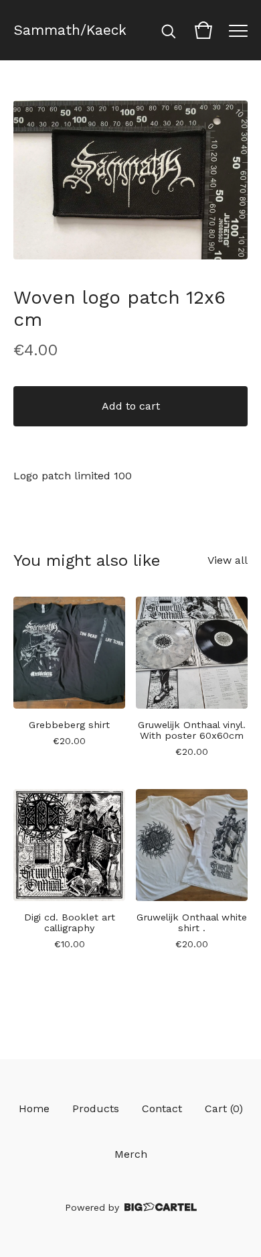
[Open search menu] (168, 30)
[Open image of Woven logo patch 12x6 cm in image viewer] (130, 180)
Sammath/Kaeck (69, 30)
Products (95, 1108)
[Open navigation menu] (238, 30)
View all (227, 560)
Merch (130, 1154)
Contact (162, 1108)
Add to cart (131, 406)
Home (34, 1108)
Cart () (224, 1108)
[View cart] (203, 30)
